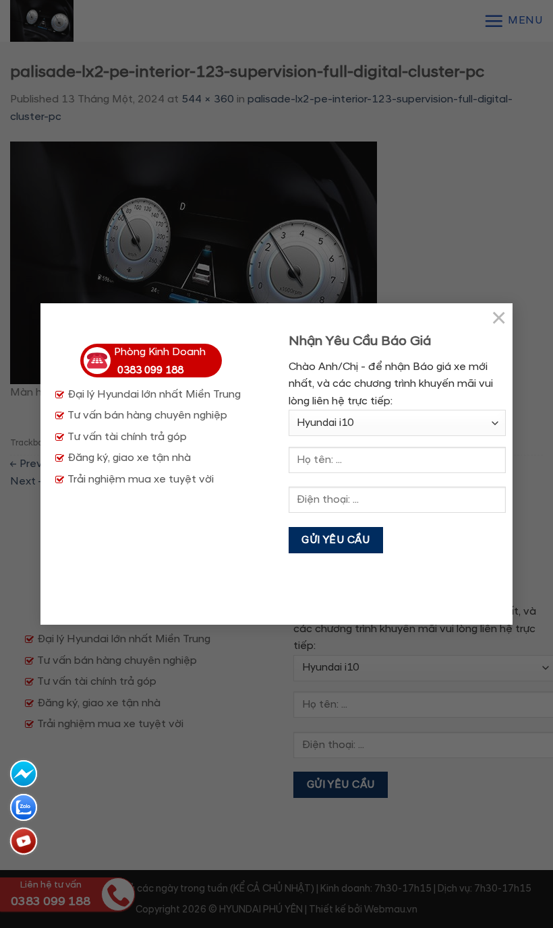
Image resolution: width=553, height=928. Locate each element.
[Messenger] (23, 773)
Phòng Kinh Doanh (160, 361)
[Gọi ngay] (23, 841)
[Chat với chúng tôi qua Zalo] (23, 807)
